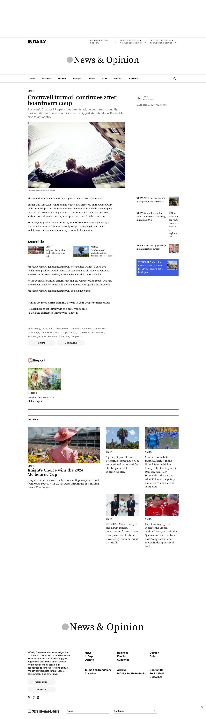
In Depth (77, 78)
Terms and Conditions (98, 669)
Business (46, 78)
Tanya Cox (77, 336)
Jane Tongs (33, 332)
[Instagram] (33, 697)
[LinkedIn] (38, 697)
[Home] (43, 42)
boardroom (62, 328)
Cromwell (75, 328)
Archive (121, 669)
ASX (51, 328)
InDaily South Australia (131, 673)
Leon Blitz (83, 332)
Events (92, 78)
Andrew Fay (34, 328)
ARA (44, 328)
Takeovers (64, 336)
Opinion (62, 78)
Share (41, 343)
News (32, 78)
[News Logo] (103, 60)
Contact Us (156, 669)
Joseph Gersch (68, 332)
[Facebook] (29, 697)
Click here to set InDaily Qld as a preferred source (59, 309)
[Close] (202, 707)
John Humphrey (50, 332)
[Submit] (154, 711)
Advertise (90, 673)
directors (87, 328)
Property (52, 336)
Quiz (104, 78)
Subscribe (133, 78)
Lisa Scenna (97, 332)
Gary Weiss (100, 328)
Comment (71, 343)
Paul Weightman (37, 336)
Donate (117, 78)
